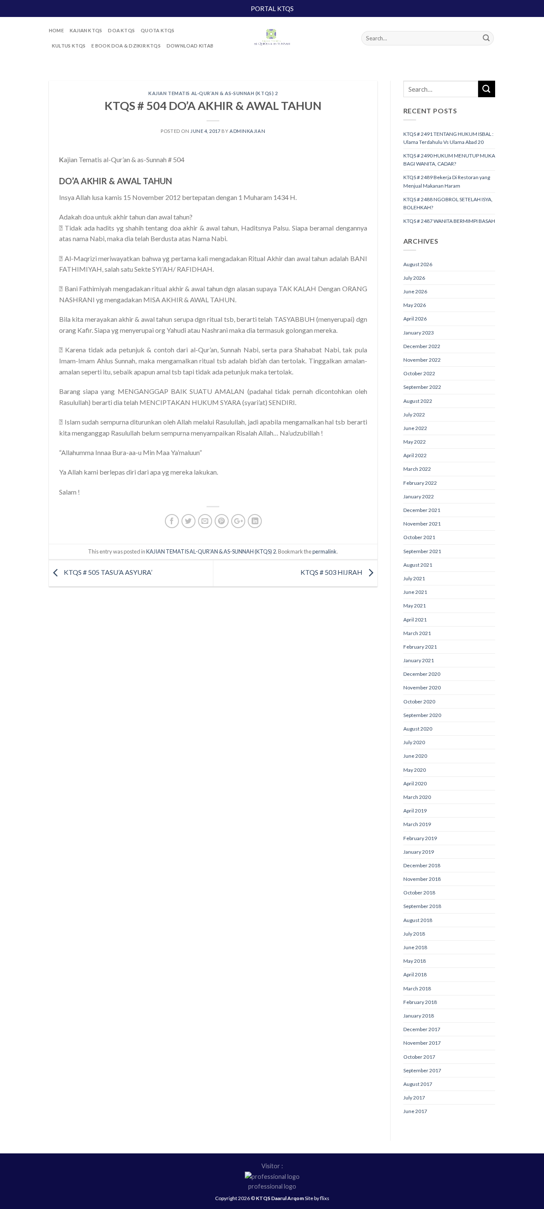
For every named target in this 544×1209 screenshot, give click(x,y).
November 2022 (422, 360)
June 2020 (415, 756)
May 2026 (414, 305)
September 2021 (422, 551)
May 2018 (414, 961)
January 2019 (418, 852)
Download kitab (190, 45)
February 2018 (420, 1002)
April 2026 (415, 318)
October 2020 (419, 701)
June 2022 (415, 428)
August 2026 (417, 264)
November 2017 (422, 1043)
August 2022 (417, 401)
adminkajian (247, 131)
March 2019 (417, 824)
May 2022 (414, 442)
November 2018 (422, 879)
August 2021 (417, 565)
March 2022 (417, 469)
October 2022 (419, 373)
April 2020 (415, 783)
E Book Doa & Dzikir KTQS (125, 45)
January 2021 (418, 660)
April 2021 (415, 619)
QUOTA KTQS (157, 30)
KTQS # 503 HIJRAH (332, 572)
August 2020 (417, 728)
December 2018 (421, 865)
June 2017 (415, 1111)
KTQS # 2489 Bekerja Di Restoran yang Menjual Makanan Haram (446, 181)
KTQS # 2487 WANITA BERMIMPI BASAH (449, 221)
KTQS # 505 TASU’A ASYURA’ (107, 572)
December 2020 (421, 674)
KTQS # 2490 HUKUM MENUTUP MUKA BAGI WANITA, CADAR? (449, 159)
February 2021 (420, 647)
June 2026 (415, 291)
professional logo (272, 1186)
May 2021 (414, 605)
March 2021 (417, 633)
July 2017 (414, 1097)
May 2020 (414, 770)
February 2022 (420, 483)
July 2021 (414, 578)
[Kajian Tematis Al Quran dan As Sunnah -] (272, 38)
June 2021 (415, 592)
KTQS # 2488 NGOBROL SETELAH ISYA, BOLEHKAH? (448, 203)
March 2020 (417, 797)
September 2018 (422, 906)
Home (56, 30)
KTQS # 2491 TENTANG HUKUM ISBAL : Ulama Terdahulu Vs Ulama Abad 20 (448, 138)
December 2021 (421, 510)
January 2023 (418, 332)
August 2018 (417, 920)
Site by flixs (317, 1198)
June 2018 (415, 947)
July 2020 (414, 742)
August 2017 (417, 1084)
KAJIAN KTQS (86, 30)
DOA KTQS (121, 30)
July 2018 (414, 934)
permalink (324, 551)
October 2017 (419, 1057)
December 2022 (421, 346)
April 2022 (415, 455)
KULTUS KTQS (68, 45)
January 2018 (418, 1015)
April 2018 (415, 974)
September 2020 (422, 715)
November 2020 (422, 687)
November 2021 (422, 523)
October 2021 (419, 537)
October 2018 (419, 892)
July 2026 (414, 278)
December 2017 (421, 1029)
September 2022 (422, 387)
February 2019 (420, 838)
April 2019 (415, 810)
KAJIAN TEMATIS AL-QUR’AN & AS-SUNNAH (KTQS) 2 (213, 93)
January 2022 (418, 496)
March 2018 (417, 988)
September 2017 (422, 1070)
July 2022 (414, 414)
